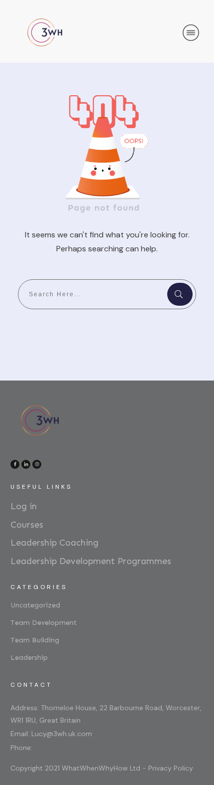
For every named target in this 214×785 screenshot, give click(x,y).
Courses (26, 524)
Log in (23, 506)
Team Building (34, 640)
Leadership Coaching (54, 542)
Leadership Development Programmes (90, 561)
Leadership (29, 657)
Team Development (43, 622)
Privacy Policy (170, 768)
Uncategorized (35, 605)
